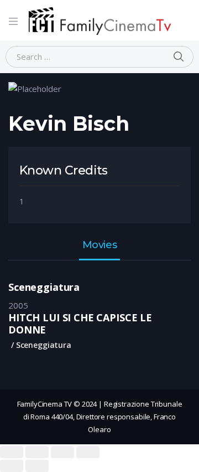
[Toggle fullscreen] (62, 452)
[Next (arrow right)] (37, 466)
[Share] (37, 452)
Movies (99, 245)
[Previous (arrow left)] (11, 466)
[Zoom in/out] (88, 452)
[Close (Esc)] (11, 452)
